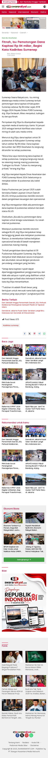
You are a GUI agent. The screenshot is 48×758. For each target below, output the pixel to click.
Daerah (5, 38)
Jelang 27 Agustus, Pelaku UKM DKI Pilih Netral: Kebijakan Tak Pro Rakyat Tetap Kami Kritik (34, 549)
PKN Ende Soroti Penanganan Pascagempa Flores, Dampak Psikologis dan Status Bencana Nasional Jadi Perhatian (12, 384)
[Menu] (3, 6)
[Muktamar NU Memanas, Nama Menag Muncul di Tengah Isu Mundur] (35, 705)
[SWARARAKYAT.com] (18, 6)
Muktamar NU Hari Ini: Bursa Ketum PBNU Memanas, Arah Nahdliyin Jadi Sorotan (34, 667)
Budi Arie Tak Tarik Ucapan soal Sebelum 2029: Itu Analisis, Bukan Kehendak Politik (35, 691)
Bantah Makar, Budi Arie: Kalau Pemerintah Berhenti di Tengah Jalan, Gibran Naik (12, 715)
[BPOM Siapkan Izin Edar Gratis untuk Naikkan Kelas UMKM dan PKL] (13, 539)
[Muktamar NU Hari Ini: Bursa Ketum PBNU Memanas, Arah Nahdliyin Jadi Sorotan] (35, 657)
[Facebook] (17, 735)
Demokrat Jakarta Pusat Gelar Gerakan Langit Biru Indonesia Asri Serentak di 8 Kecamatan (23, 312)
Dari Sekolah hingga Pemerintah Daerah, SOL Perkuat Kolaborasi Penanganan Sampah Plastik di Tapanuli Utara (24, 304)
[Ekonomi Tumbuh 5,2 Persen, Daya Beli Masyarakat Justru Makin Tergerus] (13, 518)
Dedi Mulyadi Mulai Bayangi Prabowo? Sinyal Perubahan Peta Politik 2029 (11, 667)
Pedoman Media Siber (19, 745)
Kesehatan (12, 38)
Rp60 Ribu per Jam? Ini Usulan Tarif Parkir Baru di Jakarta (35, 408)
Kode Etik (35, 742)
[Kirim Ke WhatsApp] (44, 333)
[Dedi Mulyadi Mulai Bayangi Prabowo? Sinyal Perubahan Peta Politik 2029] (12, 657)
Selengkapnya (23, 560)
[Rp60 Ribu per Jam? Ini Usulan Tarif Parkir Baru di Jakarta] (35, 398)
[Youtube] (27, 735)
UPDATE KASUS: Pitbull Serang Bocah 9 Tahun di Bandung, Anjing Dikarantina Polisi (35, 384)
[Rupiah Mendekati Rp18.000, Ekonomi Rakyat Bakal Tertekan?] (34, 518)
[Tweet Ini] (29, 333)
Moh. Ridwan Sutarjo (14, 54)
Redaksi (25, 742)
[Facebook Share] (24, 333)
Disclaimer (34, 745)
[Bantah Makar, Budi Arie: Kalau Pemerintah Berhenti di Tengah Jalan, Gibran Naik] (12, 705)
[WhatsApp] (31, 735)
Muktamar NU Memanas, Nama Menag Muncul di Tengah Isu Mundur (35, 715)
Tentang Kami (14, 742)
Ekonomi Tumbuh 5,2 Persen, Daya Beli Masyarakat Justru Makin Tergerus (12, 528)
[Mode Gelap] (44, 7)
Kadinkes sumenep (11, 325)
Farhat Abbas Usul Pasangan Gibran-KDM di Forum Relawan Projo (12, 691)
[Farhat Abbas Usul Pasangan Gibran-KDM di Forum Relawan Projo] (12, 681)
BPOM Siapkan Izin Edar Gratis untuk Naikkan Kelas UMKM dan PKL (12, 549)
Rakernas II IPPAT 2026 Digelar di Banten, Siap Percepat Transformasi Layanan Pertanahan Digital (11, 408)
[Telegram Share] (39, 333)
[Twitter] (22, 735)
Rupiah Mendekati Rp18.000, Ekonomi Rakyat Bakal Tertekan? (33, 528)
